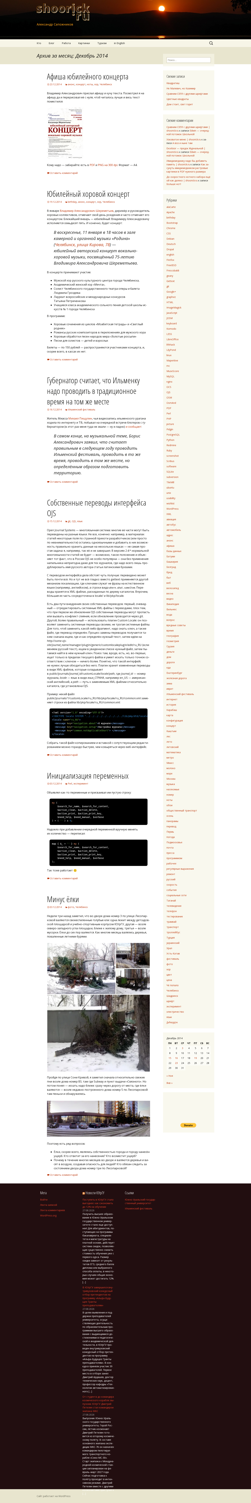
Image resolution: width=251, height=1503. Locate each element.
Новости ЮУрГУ (95, 1192)
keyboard (171, 323)
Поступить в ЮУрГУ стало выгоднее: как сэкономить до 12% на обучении (98, 1203)
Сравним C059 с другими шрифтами (187, 93)
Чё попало (172, 985)
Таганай (171, 900)
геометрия (172, 641)
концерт (81, 84)
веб (168, 582)
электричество (175, 1011)
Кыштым (171, 731)
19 (195, 1058)
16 (176, 1058)
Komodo (171, 328)
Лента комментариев (52, 1210)
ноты (90, 84)
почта (169, 847)
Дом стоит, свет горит (179, 104)
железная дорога (176, 678)
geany (169, 275)
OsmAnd (171, 402)
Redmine (171, 445)
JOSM (169, 318)
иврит (169, 688)
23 (176, 1063)
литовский (172, 747)
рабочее (171, 863)
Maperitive (172, 360)
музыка (170, 784)
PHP (168, 418)
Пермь (170, 831)
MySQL (170, 376)
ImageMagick (173, 307)
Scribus (170, 461)
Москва (170, 778)
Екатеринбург (174, 672)
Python (170, 440)
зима (169, 683)
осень (169, 815)
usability (170, 498)
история (171, 704)
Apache (170, 212)
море (169, 773)
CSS (168, 233)
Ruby (169, 450)
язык (80, 521)
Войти (43, 1199)
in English (119, 43)
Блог (51, 43)
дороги (170, 662)
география (172, 635)
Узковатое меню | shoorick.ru (183, 139)
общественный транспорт (181, 810)
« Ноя (169, 1075)
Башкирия (172, 561)
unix (168, 492)
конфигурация (174, 720)
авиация (171, 519)
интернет (171, 699)
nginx (169, 381)
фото (71, 907)
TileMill (170, 482)
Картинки (84, 43)
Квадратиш (172, 83)
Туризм (102, 43)
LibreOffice (172, 339)
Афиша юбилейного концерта (87, 76)
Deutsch (171, 244)
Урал (169, 948)
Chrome (170, 228)
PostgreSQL (173, 434)
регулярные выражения (180, 868)
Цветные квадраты (177, 99)
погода (170, 837)
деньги (170, 651)
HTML (169, 302)
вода (169, 614)
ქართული (172, 1022)
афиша (170, 545)
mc (168, 365)
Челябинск (106, 84)
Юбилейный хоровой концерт (88, 193)
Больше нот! (173, 184)
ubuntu (170, 487)
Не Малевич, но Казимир (181, 88)
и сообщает (133, 427)
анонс (71, 84)
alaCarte (171, 207)
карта (169, 715)
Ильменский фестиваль (81, 409)
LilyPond (171, 349)
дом (168, 657)
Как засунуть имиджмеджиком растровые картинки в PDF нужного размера (187, 168)
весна (169, 593)
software (171, 466)
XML (168, 514)
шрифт (170, 1001)
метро (170, 757)
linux (168, 355)
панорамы (172, 821)
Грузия (170, 646)
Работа (66, 43)
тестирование (174, 916)
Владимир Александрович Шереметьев (87, 211)
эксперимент (80, 783)
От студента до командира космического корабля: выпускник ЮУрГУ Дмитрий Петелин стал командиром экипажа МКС (98, 1404)
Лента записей (48, 1204)
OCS (168, 387)
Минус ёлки (63, 899)
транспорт (172, 927)
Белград (171, 567)
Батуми (170, 556)
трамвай (171, 921)
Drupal (170, 249)
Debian (170, 238)
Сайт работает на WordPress (54, 1496)
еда (168, 667)
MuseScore (172, 371)
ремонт (170, 874)
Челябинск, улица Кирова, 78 (82, 244)
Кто (39, 43)
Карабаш (171, 710)
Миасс (170, 762)
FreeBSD (171, 265)
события (171, 890)
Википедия (172, 604)
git (69, 521)
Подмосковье (174, 842)
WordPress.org (48, 1215)
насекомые (172, 789)
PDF (92, 165)
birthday (72, 201)
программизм (174, 858)
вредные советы (176, 625)
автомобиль (173, 530)
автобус (171, 524)
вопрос (170, 620)
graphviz (171, 297)
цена (169, 980)
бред (169, 572)
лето (169, 741)
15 (170, 1058)
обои (169, 805)
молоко (170, 768)
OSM (169, 397)
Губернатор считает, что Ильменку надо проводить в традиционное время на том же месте (93, 391)
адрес (169, 535)
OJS (74, 521)
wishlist (170, 503)
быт (168, 577)
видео (169, 598)
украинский (172, 942)
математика (173, 752)
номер (170, 794)
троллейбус (173, 932)
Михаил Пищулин (80, 418)
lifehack (170, 344)
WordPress (172, 508)
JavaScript (171, 312)
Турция (170, 937)
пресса (170, 852)
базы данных (173, 551)
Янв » (169, 1083)
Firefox (170, 259)
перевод (171, 826)
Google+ (171, 291)
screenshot (172, 455)
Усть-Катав (173, 953)
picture (170, 424)
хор (96, 84)
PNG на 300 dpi (107, 165)
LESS (169, 334)
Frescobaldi (172, 270)
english (170, 254)
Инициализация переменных (88, 775)
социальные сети (176, 895)
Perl (70, 783)
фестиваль (172, 958)
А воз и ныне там (182, 143)
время (170, 630)
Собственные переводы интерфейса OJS (96, 508)
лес (168, 736)
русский (170, 879)
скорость (171, 884)
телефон (171, 911)
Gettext (170, 281)
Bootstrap (172, 222)
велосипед (172, 588)
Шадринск (172, 995)
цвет (169, 974)
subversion (172, 477)
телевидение (174, 905)
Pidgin (169, 429)
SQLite (170, 471)
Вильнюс (171, 609)
